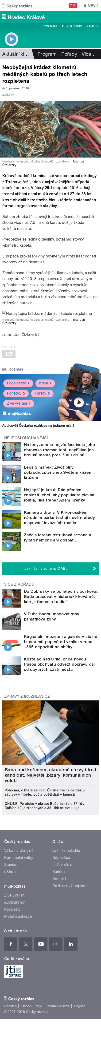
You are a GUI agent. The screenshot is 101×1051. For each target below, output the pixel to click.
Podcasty (12, 909)
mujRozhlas (12, 369)
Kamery (92, 26)
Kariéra (58, 871)
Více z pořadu (19, 584)
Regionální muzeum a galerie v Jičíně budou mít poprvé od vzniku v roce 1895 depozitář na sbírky (60, 641)
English (79, 1006)
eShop (10, 871)
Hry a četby (16, 383)
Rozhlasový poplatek (70, 886)
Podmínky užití (58, 1006)
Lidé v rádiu (62, 864)
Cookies (10, 1006)
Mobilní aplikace (18, 916)
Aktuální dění (16, 54)
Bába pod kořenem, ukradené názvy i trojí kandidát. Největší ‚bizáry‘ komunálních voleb (50, 775)
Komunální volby (18, 857)
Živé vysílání (17, 403)
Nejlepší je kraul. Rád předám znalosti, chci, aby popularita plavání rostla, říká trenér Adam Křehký (59, 494)
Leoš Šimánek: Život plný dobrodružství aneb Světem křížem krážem (58, 472)
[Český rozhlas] (17, 5)
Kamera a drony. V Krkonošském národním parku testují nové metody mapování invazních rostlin (59, 517)
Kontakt (59, 879)
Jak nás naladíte (66, 850)
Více (89, 54)
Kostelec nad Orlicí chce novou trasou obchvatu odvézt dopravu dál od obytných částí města (59, 664)
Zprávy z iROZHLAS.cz (27, 696)
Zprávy (8, 94)
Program (49, 26)
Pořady (69, 54)
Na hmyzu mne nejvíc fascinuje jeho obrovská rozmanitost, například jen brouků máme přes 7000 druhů (59, 449)
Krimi (43, 383)
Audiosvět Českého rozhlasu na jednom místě (38, 425)
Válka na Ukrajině (19, 850)
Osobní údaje (31, 1006)
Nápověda (61, 857)
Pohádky (14, 393)
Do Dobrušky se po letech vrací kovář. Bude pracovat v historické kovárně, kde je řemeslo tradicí (61, 596)
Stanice (10, 864)
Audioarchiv (72, 26)
